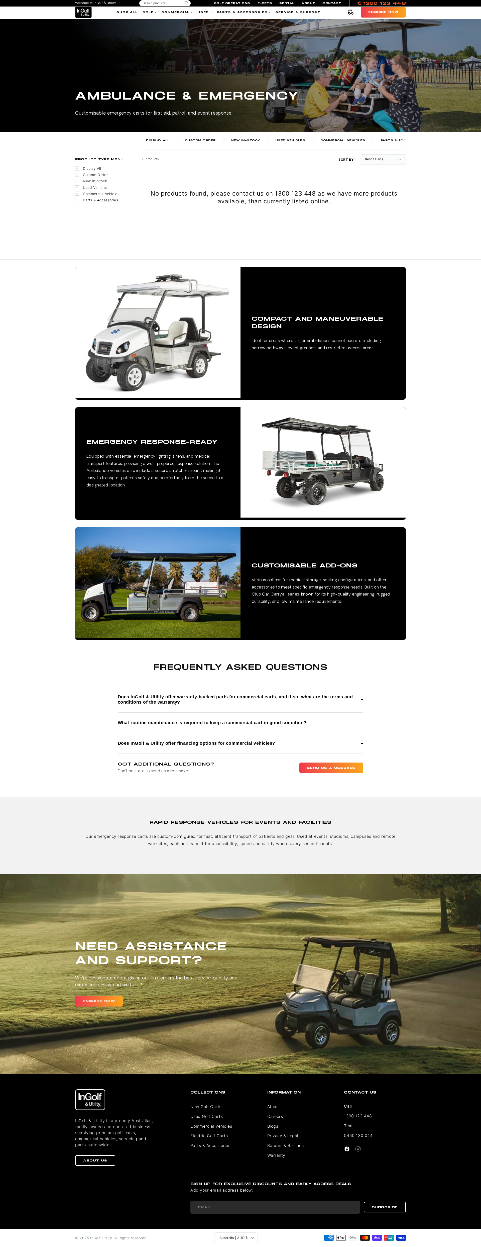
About (273, 1106)
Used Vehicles (95, 187)
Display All (92, 168)
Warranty (276, 1155)
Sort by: (346, 159)
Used (203, 12)
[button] (350, 12)
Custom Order (95, 175)
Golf (148, 12)
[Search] (186, 3)
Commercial (175, 12)
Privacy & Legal (282, 1135)
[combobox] (165, 3)
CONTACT (332, 3)
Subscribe (385, 1207)
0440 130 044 (358, 1135)
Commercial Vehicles (101, 194)
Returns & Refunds (285, 1145)
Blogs (272, 1126)
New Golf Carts (205, 1106)
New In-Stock (95, 181)
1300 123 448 (358, 1115)
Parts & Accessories (242, 12)
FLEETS (265, 3)
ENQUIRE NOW (99, 1001)
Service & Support (297, 12)
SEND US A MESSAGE (331, 768)
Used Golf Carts (206, 1116)
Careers (275, 1116)
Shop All (127, 12)
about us (95, 1160)
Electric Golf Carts (209, 1135)
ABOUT (308, 3)
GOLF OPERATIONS (232, 3)
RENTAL (286, 3)
